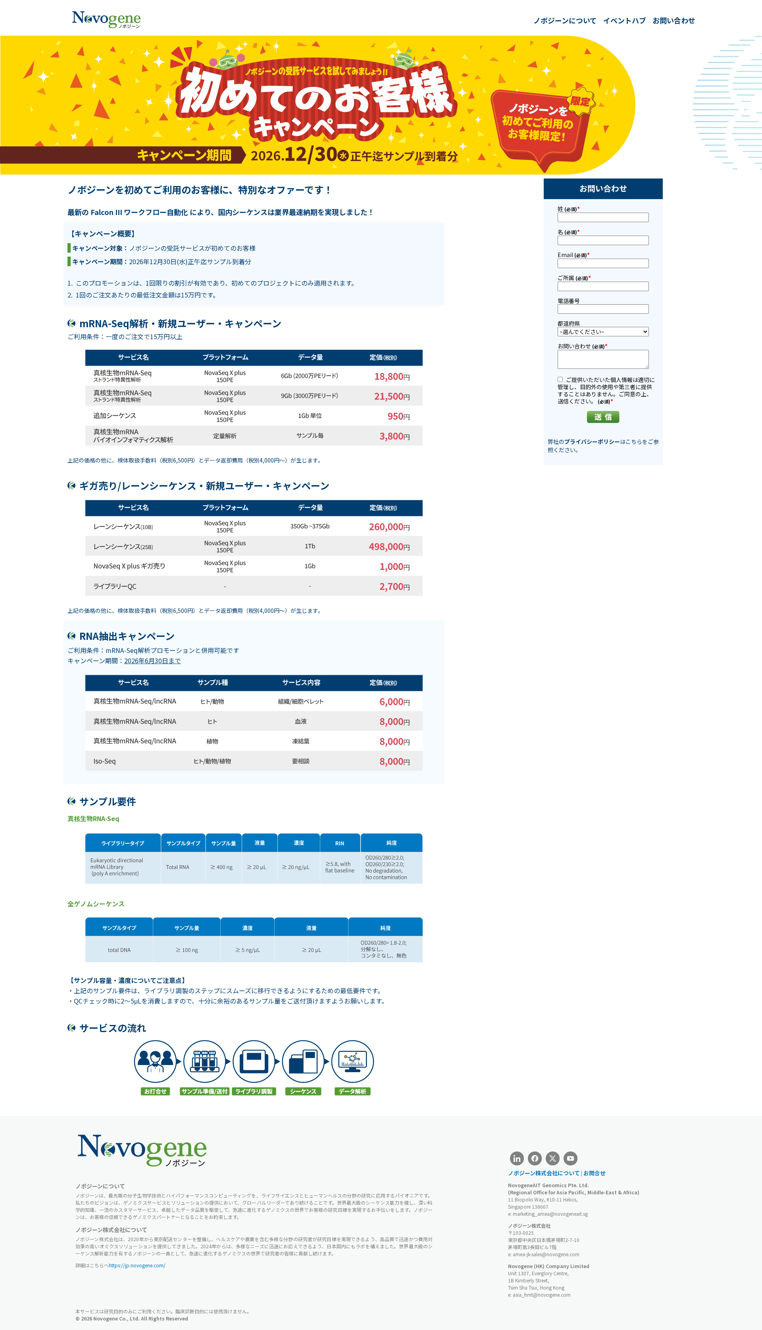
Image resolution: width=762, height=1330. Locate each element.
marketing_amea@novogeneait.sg (550, 1213)
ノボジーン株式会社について (544, 1173)
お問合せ (594, 1173)
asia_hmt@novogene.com (542, 1294)
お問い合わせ (673, 20)
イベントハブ (624, 20)
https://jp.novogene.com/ (137, 1265)
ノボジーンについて (565, 20)
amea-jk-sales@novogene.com (546, 1254)
